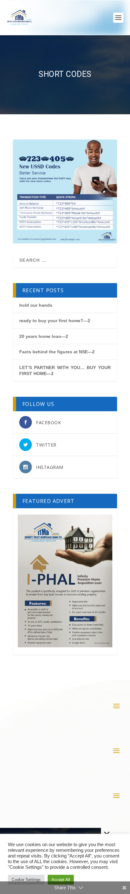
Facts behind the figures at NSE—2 (57, 351)
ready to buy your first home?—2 (54, 320)
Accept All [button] (60, 879)
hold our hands (35, 305)
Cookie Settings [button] (26, 879)
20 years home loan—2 (43, 336)
